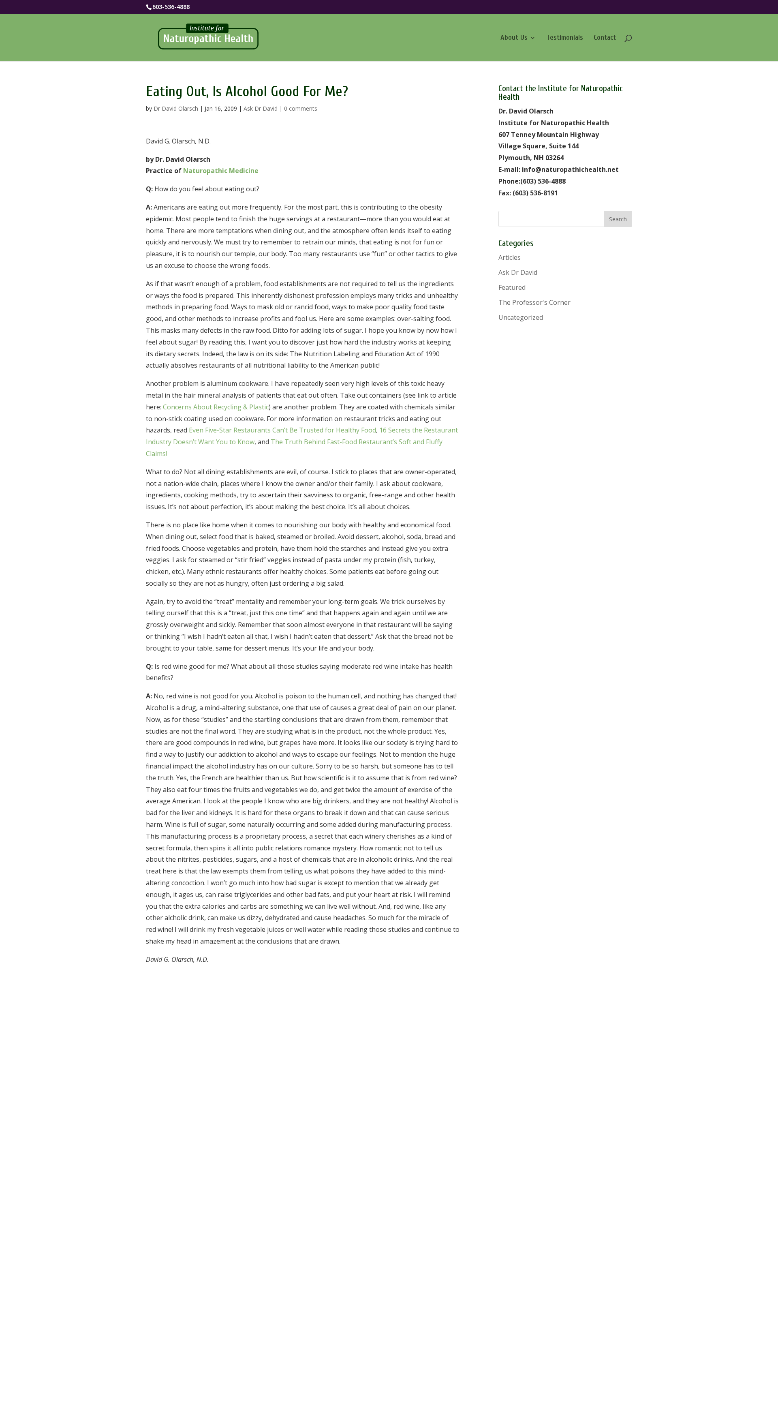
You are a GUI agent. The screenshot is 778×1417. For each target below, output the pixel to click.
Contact (605, 38)
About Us (514, 38)
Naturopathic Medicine (221, 170)
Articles (509, 257)
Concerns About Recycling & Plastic (216, 406)
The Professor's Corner (534, 302)
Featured (512, 287)
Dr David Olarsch (176, 108)
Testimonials (564, 38)
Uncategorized (520, 317)
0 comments (300, 108)
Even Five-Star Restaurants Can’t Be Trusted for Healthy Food (282, 430)
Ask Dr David (261, 108)
